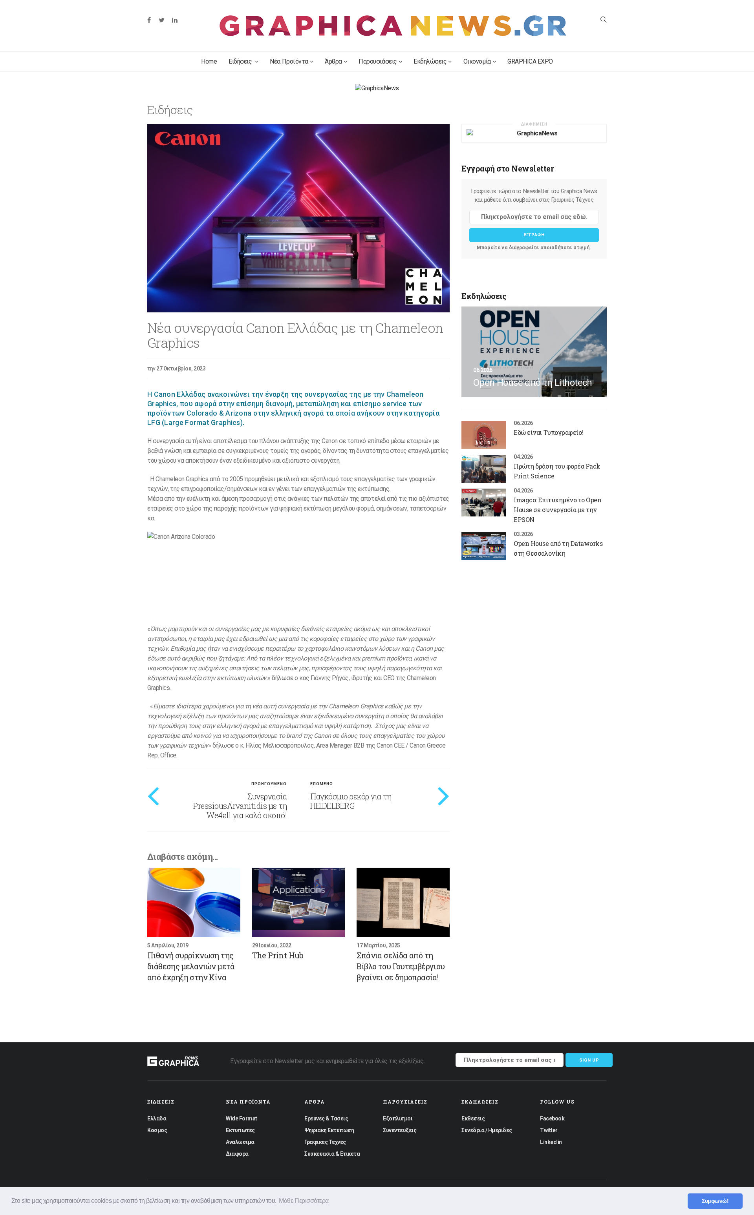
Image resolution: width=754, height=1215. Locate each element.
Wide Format (241, 1118)
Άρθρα (333, 61)
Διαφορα (237, 1154)
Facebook (552, 1118)
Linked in (551, 1142)
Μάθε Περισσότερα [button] (303, 1200)
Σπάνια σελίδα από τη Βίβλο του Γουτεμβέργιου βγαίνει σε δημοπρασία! (401, 966)
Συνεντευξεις (399, 1130)
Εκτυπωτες (240, 1130)
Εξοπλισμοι (397, 1118)
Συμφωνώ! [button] (715, 1201)
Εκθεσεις (473, 1118)
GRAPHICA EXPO (530, 61)
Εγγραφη (534, 234)
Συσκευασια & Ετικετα (332, 1154)
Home (209, 61)
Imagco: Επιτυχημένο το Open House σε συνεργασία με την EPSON (557, 510)
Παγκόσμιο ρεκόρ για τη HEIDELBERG (350, 801)
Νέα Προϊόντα (289, 61)
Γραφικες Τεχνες (325, 1142)
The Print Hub (278, 955)
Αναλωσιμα (240, 1142)
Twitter (549, 1130)
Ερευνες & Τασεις (326, 1118)
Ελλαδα (156, 1118)
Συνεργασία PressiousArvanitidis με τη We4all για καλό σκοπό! (240, 805)
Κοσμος (157, 1130)
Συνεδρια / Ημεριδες (486, 1130)
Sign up (589, 1060)
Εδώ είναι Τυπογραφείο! (548, 432)
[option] (298, 218)
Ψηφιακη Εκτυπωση (329, 1130)
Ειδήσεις (241, 61)
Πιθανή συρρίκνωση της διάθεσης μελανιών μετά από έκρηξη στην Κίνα (191, 966)
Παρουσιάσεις (378, 61)
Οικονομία (477, 61)
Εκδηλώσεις (430, 61)
